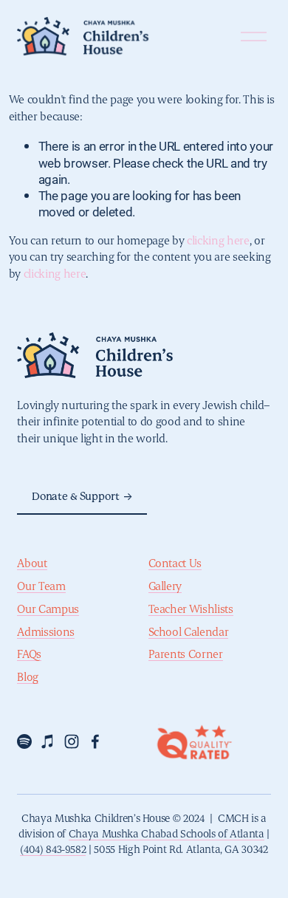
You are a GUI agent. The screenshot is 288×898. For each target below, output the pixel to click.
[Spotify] (24, 741)
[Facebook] (95, 741)
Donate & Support (76, 496)
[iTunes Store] (48, 741)
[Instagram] (71, 741)
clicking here (218, 241)
